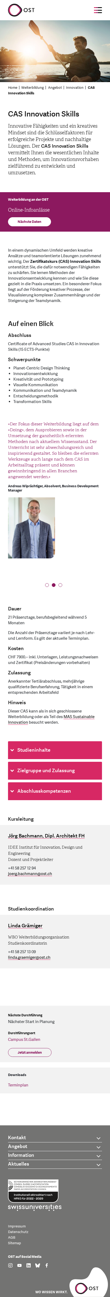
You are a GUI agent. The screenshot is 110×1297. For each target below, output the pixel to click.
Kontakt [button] (17, 1137)
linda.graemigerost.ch (29, 957)
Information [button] (21, 1155)
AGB (11, 1237)
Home (12, 87)
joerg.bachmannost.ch (30, 874)
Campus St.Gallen (24, 1039)
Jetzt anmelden (30, 1052)
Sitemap (14, 1243)
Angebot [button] (17, 1146)
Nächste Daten (29, 221)
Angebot (55, 87)
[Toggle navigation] (98, 10)
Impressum (17, 1226)
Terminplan (18, 1085)
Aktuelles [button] (18, 1164)
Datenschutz (18, 1232)
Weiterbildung (32, 87)
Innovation (75, 87)
